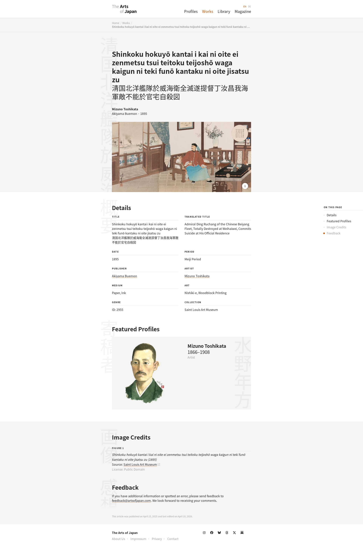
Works (207, 11)
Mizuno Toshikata (197, 276)
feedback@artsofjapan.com (131, 500)
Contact (172, 538)
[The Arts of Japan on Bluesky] (220, 533)
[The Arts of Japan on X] (235, 533)
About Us (118, 538)
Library (224, 11)
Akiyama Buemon (124, 276)
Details (331, 215)
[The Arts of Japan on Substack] (242, 533)
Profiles (191, 11)
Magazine (243, 11)
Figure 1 (118, 448)
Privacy (157, 538)
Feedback (334, 233)
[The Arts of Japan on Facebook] (212, 533)
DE (249, 6)
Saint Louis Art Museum (140, 464)
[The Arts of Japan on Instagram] (205, 533)
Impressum (138, 538)
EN (245, 6)
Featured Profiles (339, 221)
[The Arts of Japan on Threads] (227, 533)
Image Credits (336, 227)
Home (115, 23)
